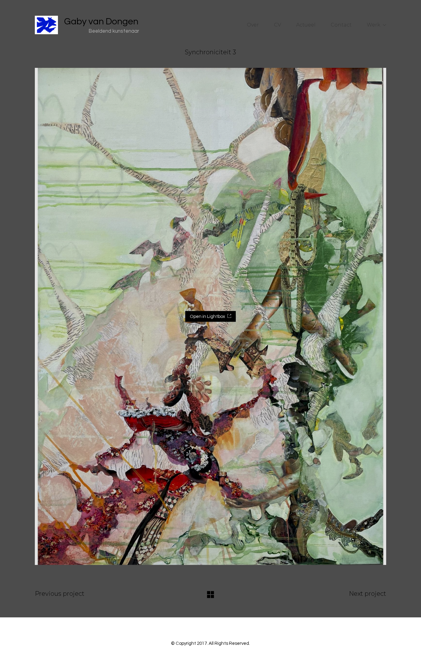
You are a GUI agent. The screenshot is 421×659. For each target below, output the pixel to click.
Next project (367, 593)
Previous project (59, 593)
